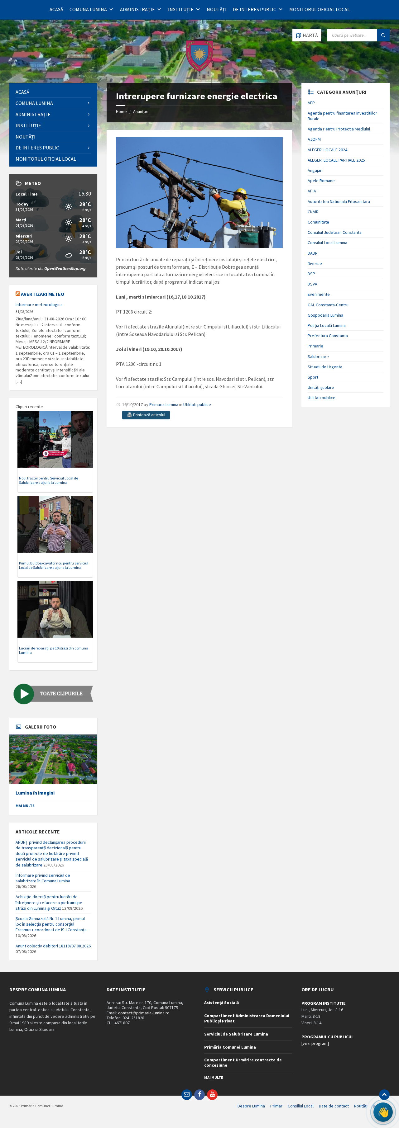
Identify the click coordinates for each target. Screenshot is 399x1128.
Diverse (315, 263)
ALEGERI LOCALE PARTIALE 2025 (336, 160)
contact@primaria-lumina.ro (144, 1013)
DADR (313, 253)
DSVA (312, 284)
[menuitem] (53, 92)
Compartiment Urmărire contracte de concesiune (243, 1062)
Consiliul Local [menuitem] (301, 1106)
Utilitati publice (197, 404)
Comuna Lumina (88, 9)
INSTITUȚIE (181, 9)
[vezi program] (315, 1043)
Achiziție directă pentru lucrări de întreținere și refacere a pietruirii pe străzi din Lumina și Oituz (49, 902)
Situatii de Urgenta (325, 367)
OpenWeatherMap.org (65, 268)
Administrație (137, 9)
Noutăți (217, 9)
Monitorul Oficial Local (319, 9)
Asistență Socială (221, 1002)
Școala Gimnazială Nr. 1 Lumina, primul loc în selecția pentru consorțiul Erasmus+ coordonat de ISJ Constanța (51, 924)
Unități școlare (321, 387)
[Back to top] (384, 1094)
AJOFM (314, 139)
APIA (312, 191)
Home (121, 111)
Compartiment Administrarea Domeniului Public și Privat (246, 1018)
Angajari (315, 170)
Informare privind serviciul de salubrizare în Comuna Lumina (43, 878)
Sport (313, 377)
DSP (311, 273)
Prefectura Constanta (328, 335)
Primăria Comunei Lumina (230, 1047)
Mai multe (25, 805)
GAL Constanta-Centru (328, 305)
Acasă (56, 9)
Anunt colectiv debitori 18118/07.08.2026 (53, 946)
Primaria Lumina (163, 404)
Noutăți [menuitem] (361, 1106)
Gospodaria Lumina (325, 315)
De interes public (254, 9)
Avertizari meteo (42, 294)
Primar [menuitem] (276, 1106)
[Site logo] (199, 71)
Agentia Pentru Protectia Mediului (339, 129)
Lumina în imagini (35, 793)
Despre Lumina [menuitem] (251, 1106)
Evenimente (319, 294)
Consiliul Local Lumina (327, 242)
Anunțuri (140, 111)
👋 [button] (383, 1112)
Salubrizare (318, 356)
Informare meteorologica (39, 304)
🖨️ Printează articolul (146, 415)
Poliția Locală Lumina (327, 325)
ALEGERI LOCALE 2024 (327, 150)
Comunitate (318, 222)
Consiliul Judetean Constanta (335, 232)
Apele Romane (321, 180)
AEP (311, 103)
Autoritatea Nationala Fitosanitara (339, 201)
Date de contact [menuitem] (334, 1106)
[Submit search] (383, 35)
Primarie (315, 346)
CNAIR (313, 212)
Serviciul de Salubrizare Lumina (236, 1034)
